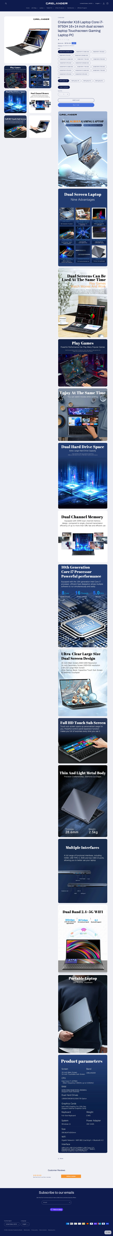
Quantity (60, 90)
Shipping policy (51, 1230)
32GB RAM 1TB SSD (83, 66)
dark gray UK (75, 80)
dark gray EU (99, 80)
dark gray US (63, 80)
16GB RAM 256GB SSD (81, 55)
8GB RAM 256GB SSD (66, 51)
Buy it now (76, 105)
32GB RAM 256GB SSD (82, 63)
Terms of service (43, 1230)
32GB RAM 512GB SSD (66, 66)
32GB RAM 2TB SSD (99, 66)
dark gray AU (87, 80)
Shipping (60, 45)
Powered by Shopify (17, 1230)
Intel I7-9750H (64, 87)
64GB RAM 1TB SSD (99, 70)
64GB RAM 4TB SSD (81, 74)
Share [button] (61, 1158)
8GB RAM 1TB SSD (98, 51)
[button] (6, 3)
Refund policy (27, 1230)
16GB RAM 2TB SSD (99, 59)
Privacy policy (34, 1230)
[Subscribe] (69, 1202)
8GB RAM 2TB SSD (65, 55)
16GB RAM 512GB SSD (66, 59)
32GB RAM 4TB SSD (65, 70)
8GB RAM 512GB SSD (82, 51)
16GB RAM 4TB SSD (65, 63)
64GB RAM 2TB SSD (65, 74)
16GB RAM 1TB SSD (83, 59)
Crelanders (10, 1230)
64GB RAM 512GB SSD (82, 70)
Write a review (71, 1176)
